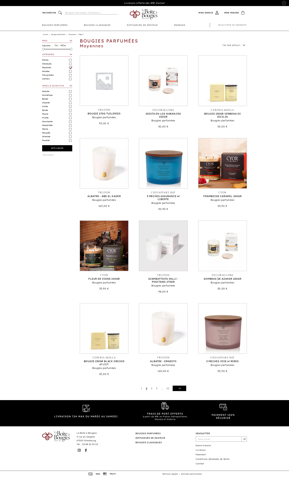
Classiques (46, 64)
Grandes (46, 71)
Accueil (45, 34)
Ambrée (45, 91)
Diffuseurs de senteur (142, 25)
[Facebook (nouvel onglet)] (86, 450)
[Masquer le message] (284, 3)
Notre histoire (203, 445)
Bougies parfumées (55, 25)
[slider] (43, 49)
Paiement (201, 454)
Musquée (46, 133)
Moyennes (72, 34)
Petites (45, 60)
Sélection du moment (232, 25)
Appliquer (57, 148)
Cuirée (45, 106)
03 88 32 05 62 (90, 444)
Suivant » (179, 388)
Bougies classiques (97, 25)
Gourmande (47, 121)
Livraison (201, 450)
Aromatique (47, 95)
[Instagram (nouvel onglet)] (79, 450)
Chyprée (46, 102)
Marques (179, 25)
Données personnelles (191, 474)
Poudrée (46, 140)
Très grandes (48, 75)
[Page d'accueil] (143, 14)
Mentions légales (170, 474)
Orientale (46, 136)
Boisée (45, 99)
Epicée (45, 110)
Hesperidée (47, 125)
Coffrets (46, 79)
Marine (45, 129)
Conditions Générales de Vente (212, 459)
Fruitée (45, 118)
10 (167, 388)
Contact (200, 463)
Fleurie (45, 114)
